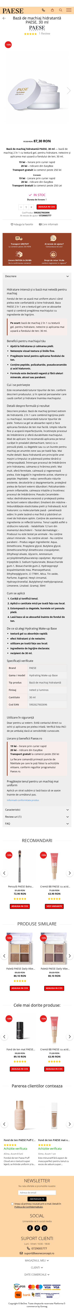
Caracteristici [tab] (12, 809)
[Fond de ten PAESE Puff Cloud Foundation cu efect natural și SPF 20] (20, 1115)
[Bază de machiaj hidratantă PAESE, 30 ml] (37, 87)
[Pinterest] (37, 1228)
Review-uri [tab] (13, 816)
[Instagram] (44, 1228)
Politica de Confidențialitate (28, 1206)
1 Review (44, 33)
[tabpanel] (37, 87)
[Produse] (69, 11)
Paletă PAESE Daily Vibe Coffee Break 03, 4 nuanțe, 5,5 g (54, 968)
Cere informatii (49, 224)
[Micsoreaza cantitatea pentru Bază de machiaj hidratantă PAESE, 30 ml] (21, 207)
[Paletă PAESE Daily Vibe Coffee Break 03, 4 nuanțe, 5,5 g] (54, 948)
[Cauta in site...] (61, 10)
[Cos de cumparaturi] (52, 10)
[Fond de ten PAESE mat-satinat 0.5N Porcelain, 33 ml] (54, 1115)
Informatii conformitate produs (23, 800)
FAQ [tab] (7, 823)
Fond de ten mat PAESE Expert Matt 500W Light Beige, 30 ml (19, 1049)
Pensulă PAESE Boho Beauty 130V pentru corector (19, 886)
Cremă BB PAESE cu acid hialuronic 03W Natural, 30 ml (54, 886)
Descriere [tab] (10, 276)
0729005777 (39, 1248)
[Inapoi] (2, 18)
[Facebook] (30, 1228)
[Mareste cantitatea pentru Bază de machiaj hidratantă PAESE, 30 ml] (31, 207)
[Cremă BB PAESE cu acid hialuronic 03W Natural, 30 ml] (54, 865)
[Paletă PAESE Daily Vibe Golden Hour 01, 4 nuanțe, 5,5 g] (19, 948)
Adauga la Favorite (23, 224)
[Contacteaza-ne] (43, 10)
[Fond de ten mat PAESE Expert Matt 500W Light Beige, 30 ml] (19, 1029)
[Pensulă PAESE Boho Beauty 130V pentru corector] (19, 865)
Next (68, 90)
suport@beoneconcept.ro (39, 1253)
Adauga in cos (46, 206)
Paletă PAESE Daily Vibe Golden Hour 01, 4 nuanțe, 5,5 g (20, 968)
